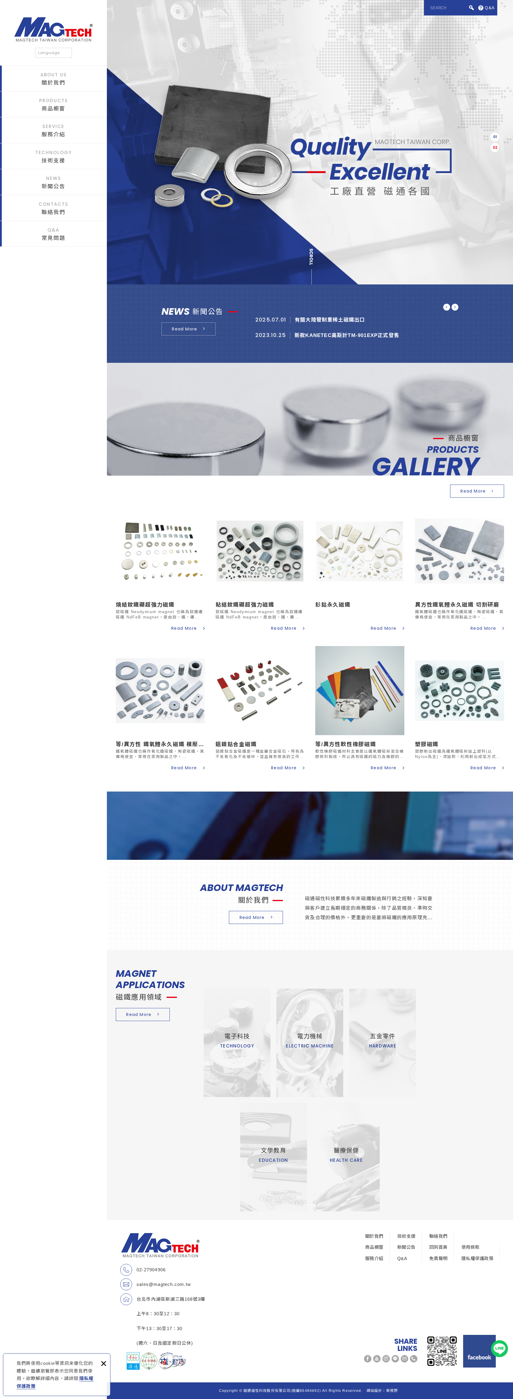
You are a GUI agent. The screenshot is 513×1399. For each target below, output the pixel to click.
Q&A (402, 1258)
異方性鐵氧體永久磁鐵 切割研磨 (459, 570)
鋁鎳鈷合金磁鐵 (260, 709)
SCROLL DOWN (312, 265)
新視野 (392, 1391)
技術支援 (53, 156)
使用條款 (470, 1247)
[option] (310, 142)
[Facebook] (367, 1358)
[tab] (495, 137)
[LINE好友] (395, 1358)
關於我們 (53, 79)
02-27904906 (151, 1269)
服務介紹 (53, 130)
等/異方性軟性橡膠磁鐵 (359, 709)
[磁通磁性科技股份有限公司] (53, 29)
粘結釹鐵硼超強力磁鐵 (260, 570)
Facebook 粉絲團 (479, 1351)
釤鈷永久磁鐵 (359, 570)
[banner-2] (310, 142)
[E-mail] (404, 1358)
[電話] (413, 1358)
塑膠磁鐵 (459, 709)
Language (49, 52)
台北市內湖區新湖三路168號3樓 (171, 1299)
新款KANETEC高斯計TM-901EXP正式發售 (357, 337)
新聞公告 (53, 182)
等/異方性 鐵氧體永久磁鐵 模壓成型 (160, 709)
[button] (494, 136)
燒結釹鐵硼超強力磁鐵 (160, 570)
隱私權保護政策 (477, 1258)
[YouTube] (377, 1358)
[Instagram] (386, 1358)
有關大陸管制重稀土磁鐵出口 (357, 321)
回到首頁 (438, 1247)
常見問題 (53, 234)
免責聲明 (438, 1258)
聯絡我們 (53, 208)
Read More (184, 329)
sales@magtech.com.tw (164, 1284)
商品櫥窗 (53, 104)
